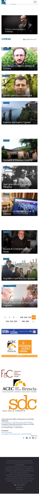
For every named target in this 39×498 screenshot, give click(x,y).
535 (15, 321)
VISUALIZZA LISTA (31, 39)
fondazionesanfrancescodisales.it (12, 426)
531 (29, 317)
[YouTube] (33, 439)
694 (23, 321)
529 (21, 317)
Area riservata (20, 485)
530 (25, 317)
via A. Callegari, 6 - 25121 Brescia (11, 422)
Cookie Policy (19, 487)
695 (27, 321)
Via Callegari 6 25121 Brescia (10, 434)
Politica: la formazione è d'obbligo (15, 30)
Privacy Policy (19, 489)
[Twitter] (30, 439)
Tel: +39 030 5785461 (25, 434)
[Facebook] (23, 439)
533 (7, 321)
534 (11, 321)
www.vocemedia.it (7, 432)
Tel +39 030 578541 (26, 422)
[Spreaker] (26, 439)
